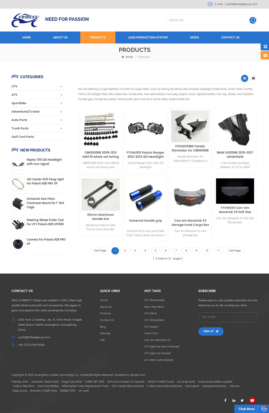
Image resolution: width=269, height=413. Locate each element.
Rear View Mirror (154, 307)
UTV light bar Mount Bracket (161, 347)
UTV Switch (151, 327)
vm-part (83, 391)
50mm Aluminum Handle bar (100, 217)
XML (102, 340)
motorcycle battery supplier (215, 382)
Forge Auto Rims (72, 382)
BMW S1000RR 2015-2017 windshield (235, 155)
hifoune (234, 386)
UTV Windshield (154, 320)
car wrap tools (186, 382)
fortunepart (192, 386)
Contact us (230, 37)
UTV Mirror (150, 314)
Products (98, 37)
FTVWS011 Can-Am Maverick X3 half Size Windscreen (235, 210)
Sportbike (19, 103)
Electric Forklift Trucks (161, 382)
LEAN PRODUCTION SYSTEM (148, 37)
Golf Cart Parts (23, 136)
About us (60, 37)
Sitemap (105, 333)
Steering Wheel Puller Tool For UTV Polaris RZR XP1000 (45, 222)
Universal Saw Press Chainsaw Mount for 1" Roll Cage (45, 203)
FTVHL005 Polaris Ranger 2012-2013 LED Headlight (145, 155)
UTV (14, 86)
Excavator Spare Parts (45, 382)
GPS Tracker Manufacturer (128, 386)
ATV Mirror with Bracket (158, 360)
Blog (102, 327)
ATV (14, 94)
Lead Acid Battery (48, 386)
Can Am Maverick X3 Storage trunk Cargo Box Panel (190, 223)
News (194, 37)
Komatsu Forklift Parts (43, 391)
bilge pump (20, 391)
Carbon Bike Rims (23, 386)
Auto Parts (19, 120)
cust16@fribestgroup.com (241, 4)
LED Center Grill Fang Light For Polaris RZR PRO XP (45, 182)
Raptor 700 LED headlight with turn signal (44, 162)
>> (218, 251)
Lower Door (151, 333)
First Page (100, 251)
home (129, 57)
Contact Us (107, 320)
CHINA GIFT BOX (94, 382)
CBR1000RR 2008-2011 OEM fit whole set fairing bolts (100, 155)
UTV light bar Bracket (157, 353)
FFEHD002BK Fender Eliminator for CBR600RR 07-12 (190, 148)
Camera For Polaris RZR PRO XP (46, 242)
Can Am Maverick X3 (157, 340)
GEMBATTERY (67, 391)
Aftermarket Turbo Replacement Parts (85, 386)
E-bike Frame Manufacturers (164, 386)
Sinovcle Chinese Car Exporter (126, 382)
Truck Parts (20, 128)
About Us (105, 307)
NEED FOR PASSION (67, 19)
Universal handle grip (145, 221)
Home (26, 37)
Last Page (235, 251)
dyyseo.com (137, 375)
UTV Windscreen (154, 300)
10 (207, 251)
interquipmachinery (214, 386)
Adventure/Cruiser (26, 111)
